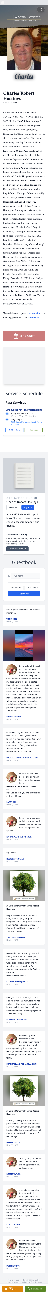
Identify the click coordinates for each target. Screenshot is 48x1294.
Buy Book (28, 507)
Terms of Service (31, 1282)
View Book (13, 507)
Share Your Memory (17, 548)
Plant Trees (33, 430)
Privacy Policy (16, 1282)
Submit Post (24, 593)
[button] (24, 645)
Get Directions (14, 430)
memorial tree (35, 313)
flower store (33, 317)
